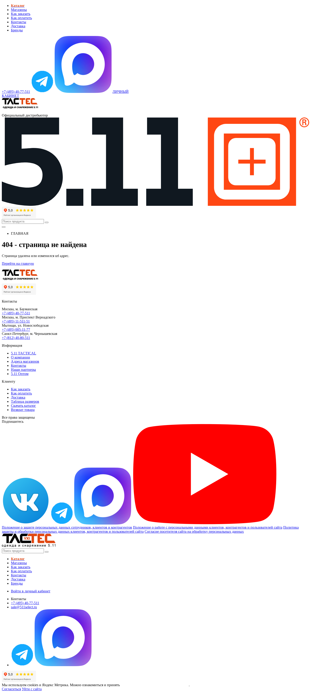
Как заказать (20, 14)
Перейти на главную (18, 263)
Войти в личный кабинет (30, 591)
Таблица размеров (25, 401)
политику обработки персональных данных (155, 685)
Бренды (17, 30)
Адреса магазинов (25, 361)
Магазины (19, 10)
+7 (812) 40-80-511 (16, 338)
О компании (20, 357)
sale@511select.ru (24, 607)
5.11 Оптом (19, 374)
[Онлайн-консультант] (42, 92)
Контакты (18, 22)
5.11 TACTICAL (23, 353)
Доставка (18, 26)
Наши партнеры (23, 370)
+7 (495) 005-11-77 (16, 329)
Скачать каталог (23, 406)
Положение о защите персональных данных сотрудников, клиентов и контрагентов (67, 527)
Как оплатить (21, 18)
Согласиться (11, 689)
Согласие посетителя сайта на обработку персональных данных (194, 531)
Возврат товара (23, 410)
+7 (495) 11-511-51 (16, 321)
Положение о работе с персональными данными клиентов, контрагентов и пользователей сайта (207, 527)
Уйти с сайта (32, 689)
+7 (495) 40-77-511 (16, 313)
